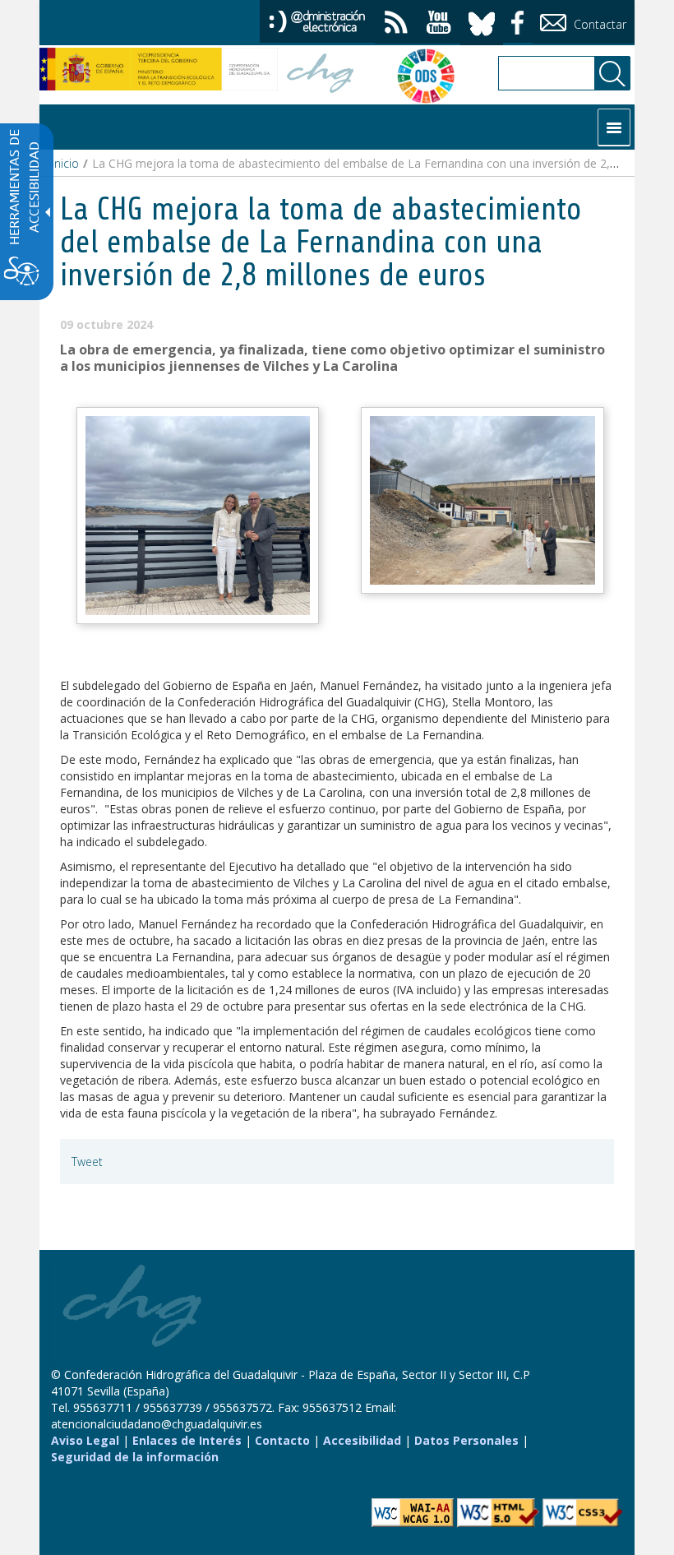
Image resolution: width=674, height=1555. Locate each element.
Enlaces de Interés (187, 1440)
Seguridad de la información (135, 1457)
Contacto (282, 1440)
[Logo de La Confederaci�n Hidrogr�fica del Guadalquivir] (320, 75)
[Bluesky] (482, 21)
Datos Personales (466, 1440)
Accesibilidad (362, 1440)
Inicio (65, 163)
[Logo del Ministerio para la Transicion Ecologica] (158, 69)
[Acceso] (317, 20)
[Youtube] (439, 24)
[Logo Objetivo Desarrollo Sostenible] (418, 76)
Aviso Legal (85, 1440)
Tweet (87, 1161)
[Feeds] (396, 24)
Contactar (598, 24)
